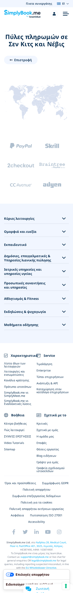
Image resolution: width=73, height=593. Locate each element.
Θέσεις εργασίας (47, 449)
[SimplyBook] (22, 14)
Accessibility (36, 522)
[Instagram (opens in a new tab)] (59, 532)
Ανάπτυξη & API (47, 383)
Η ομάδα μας (45, 436)
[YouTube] (48, 532)
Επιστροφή (23, 60)
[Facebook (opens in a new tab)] (14, 532)
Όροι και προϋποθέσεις (20, 483)
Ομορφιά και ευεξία (20, 232)
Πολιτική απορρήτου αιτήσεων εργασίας (36, 509)
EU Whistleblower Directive (41, 567)
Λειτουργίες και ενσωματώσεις (14, 372)
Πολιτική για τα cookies (36, 502)
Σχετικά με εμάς (47, 430)
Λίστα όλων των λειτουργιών (14, 364)
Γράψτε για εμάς (47, 462)
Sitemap (9, 449)
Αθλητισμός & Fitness (21, 299)
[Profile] (54, 14)
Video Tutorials (14, 443)
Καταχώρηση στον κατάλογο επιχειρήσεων (52, 390)
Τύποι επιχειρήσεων (49, 377)
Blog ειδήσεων (46, 456)
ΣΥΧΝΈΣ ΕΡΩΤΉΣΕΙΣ (17, 436)
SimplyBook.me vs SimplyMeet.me (16, 394)
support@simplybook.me (35, 557)
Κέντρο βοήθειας (15, 423)
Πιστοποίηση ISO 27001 (46, 515)
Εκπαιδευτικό (15, 245)
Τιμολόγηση (44, 364)
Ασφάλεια (17, 515)
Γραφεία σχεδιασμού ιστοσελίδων (50, 469)
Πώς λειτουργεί (14, 430)
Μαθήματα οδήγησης (21, 325)
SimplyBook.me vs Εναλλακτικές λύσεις (17, 402)
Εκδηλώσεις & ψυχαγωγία (25, 312)
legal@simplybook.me (43, 560)
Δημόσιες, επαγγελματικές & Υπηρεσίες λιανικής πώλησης (27, 258)
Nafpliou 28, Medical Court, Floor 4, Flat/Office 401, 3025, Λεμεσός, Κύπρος (38, 544)
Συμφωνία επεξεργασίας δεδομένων (36, 496)
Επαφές (41, 443)
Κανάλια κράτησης (16, 380)
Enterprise (43, 370)
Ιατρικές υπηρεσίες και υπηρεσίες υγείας (23, 271)
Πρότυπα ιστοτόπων (17, 387)
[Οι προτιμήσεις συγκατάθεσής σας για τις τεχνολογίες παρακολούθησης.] (66, 586)
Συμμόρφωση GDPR (55, 483)
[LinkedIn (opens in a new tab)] (36, 532)
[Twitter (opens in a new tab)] (25, 532)
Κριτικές (42, 423)
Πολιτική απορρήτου (36, 489)
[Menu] (66, 14)
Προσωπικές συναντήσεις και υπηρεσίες (24, 285)
